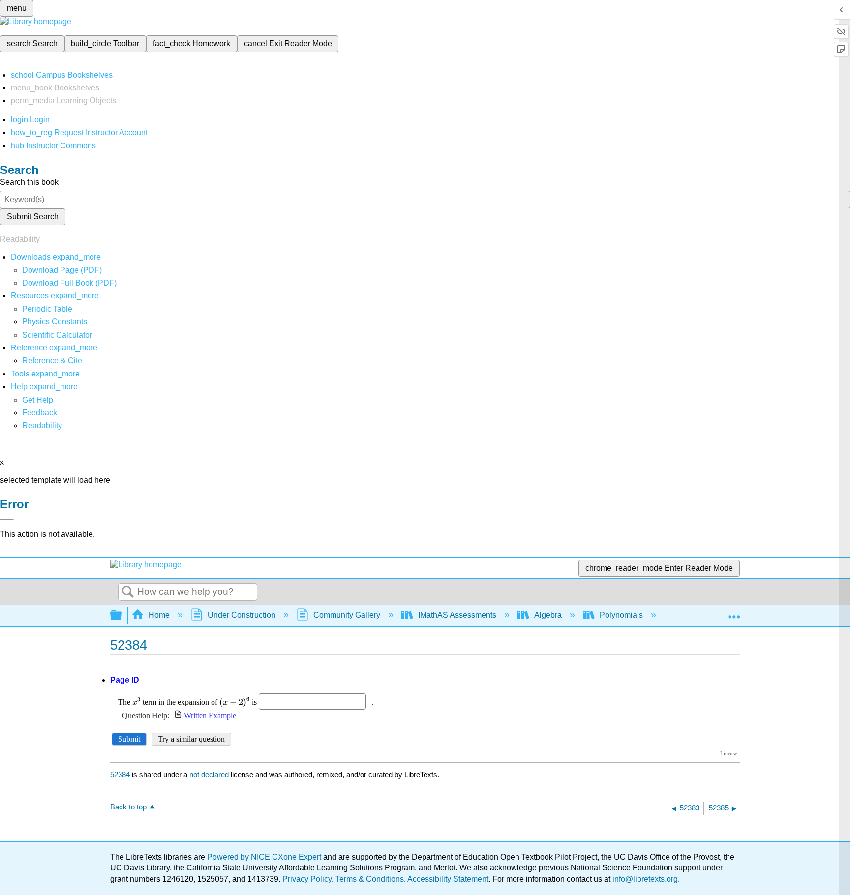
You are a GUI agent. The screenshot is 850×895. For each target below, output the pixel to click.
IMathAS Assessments (457, 615)
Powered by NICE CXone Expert (265, 857)
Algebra (548, 615)
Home (159, 615)
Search (128, 592)
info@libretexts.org (644, 879)
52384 (120, 774)
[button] (39, 412)
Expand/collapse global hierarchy (122, 615)
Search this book (29, 182)
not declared (210, 774)
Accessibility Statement (447, 879)
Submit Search (33, 216)
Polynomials (621, 615)
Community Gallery (346, 615)
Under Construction (241, 615)
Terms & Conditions (369, 879)
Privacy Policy (307, 879)
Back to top (128, 807)
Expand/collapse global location (734, 612)
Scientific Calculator (57, 335)
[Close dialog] (7, 519)
